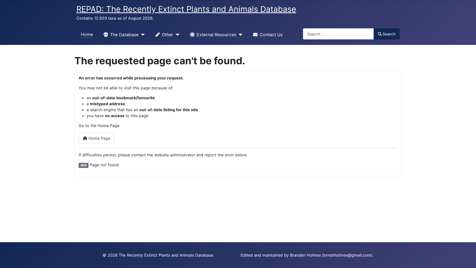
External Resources (216, 34)
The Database (124, 34)
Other (167, 34)
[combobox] (338, 33)
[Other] (176, 35)
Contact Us (271, 34)
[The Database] (142, 35)
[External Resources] (239, 35)
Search (389, 34)
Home (87, 34)
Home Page (98, 138)
